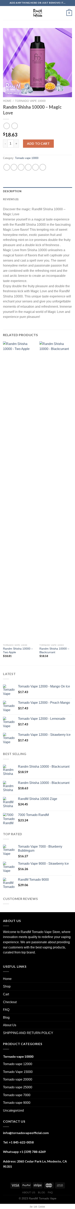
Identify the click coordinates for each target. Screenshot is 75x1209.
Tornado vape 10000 (30, 100)
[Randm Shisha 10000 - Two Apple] (19, 491)
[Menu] (5, 13)
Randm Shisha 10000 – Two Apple (18, 650)
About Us (9, 1025)
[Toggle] (70, 986)
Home (7, 100)
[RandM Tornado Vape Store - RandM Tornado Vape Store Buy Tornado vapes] (38, 13)
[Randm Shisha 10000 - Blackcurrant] (55, 491)
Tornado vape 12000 (17, 1064)
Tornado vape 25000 (17, 1087)
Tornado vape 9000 (16, 1102)
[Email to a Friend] (28, 167)
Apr (31, 1206)
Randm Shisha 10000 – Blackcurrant (54, 650)
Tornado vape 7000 (16, 1095)
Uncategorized (13, 1110)
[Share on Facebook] (14, 167)
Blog (6, 1017)
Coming (41, 1206)
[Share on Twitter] (21, 167)
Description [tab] (12, 191)
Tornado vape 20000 (17, 1079)
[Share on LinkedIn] (42, 167)
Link (35, 1206)
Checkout (10, 1002)
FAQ (6, 1009)
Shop (7, 986)
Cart (6, 994)
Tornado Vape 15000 (18, 1072)
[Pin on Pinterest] (35, 167)
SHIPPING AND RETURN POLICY (28, 1033)
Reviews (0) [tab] (10, 199)
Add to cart (38, 143)
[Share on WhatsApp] (6, 167)
